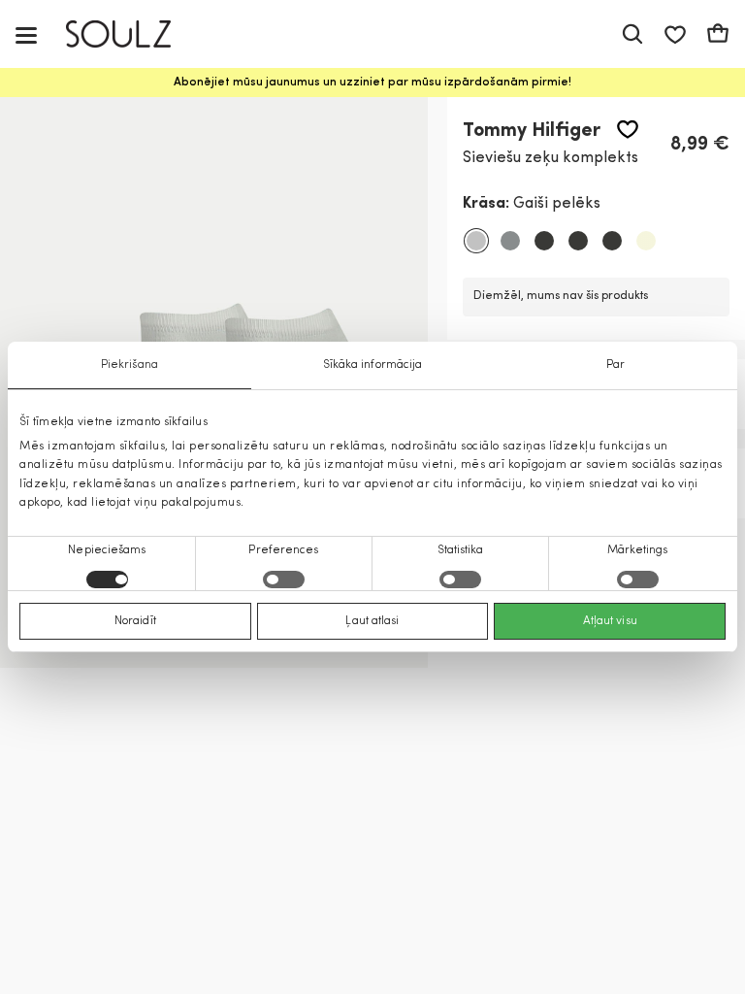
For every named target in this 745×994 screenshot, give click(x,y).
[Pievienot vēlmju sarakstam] (627, 129)
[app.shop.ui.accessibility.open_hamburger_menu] (26, 34)
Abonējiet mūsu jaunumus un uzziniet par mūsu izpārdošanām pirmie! (372, 82)
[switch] (284, 579)
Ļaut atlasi (372, 621)
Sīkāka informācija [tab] (373, 365)
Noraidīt (135, 621)
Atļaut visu (610, 621)
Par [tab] (615, 365)
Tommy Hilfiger (531, 131)
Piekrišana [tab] (129, 365)
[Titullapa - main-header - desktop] (132, 34)
